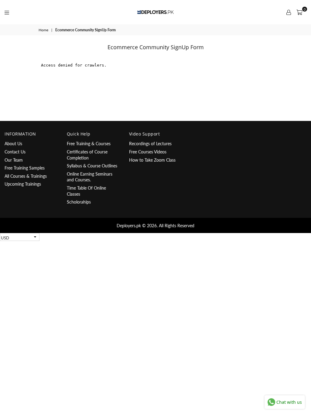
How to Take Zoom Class (152, 160)
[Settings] (289, 12)
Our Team (14, 160)
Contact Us (15, 151)
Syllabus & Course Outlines (92, 165)
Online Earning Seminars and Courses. (89, 177)
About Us (13, 143)
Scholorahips (79, 201)
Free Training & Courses (89, 143)
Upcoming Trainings (23, 184)
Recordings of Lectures (150, 143)
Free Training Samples (25, 167)
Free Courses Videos (147, 151)
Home (43, 30)
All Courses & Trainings (26, 176)
